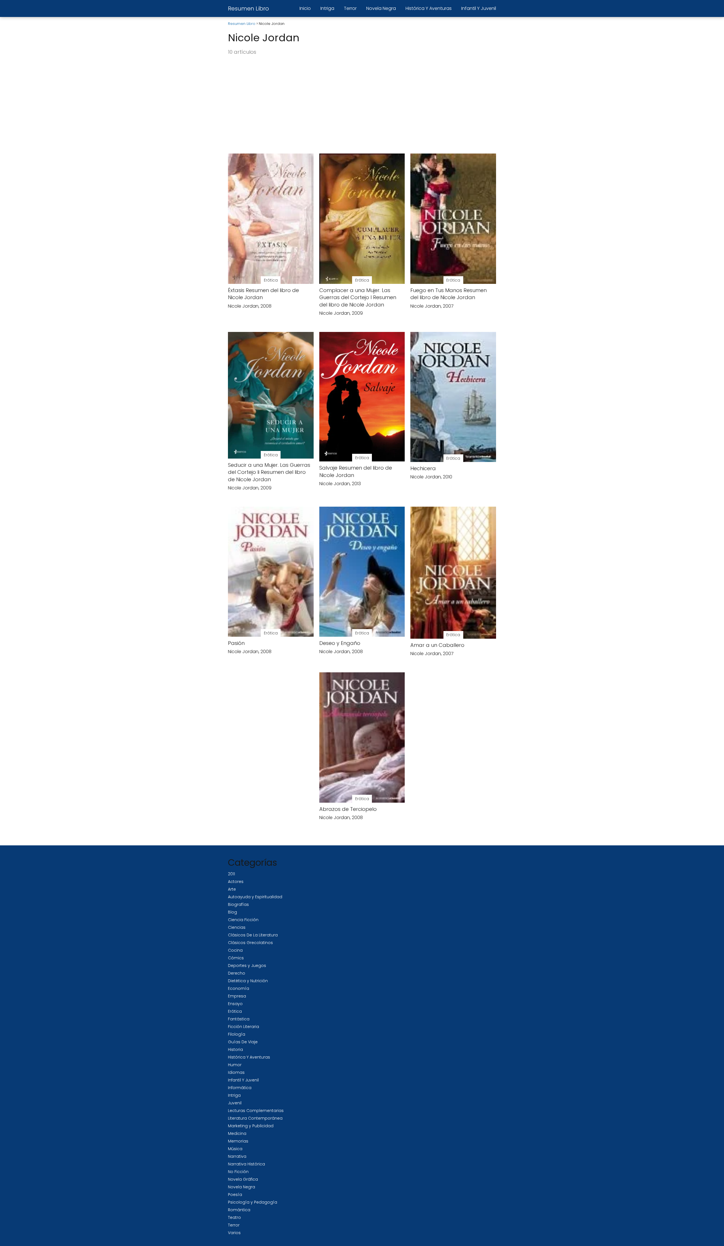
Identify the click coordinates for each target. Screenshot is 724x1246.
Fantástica (238, 1019)
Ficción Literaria (243, 1026)
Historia (235, 1049)
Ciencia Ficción (243, 920)
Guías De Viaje (243, 1042)
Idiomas (236, 1072)
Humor (235, 1065)
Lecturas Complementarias (256, 1110)
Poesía (235, 1194)
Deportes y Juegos (247, 965)
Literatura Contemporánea (255, 1118)
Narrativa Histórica (246, 1164)
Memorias (238, 1141)
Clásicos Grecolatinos (250, 942)
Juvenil (235, 1103)
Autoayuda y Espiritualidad (255, 897)
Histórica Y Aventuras (429, 8)
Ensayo (235, 1004)
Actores (236, 881)
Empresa (237, 996)
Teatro (234, 1217)
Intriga (327, 8)
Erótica (235, 1011)
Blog (232, 912)
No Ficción (238, 1171)
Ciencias (236, 927)
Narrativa (237, 1156)
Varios (234, 1233)
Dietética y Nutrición (248, 981)
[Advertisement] (362, 104)
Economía (238, 988)
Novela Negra (381, 8)
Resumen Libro (248, 8)
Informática (239, 1087)
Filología (236, 1034)
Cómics (236, 958)
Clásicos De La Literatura (253, 935)
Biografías (238, 904)
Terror (350, 8)
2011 (231, 874)
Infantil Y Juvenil (478, 8)
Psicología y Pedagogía (252, 1202)
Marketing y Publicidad (250, 1126)
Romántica (239, 1210)
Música (235, 1149)
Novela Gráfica (243, 1179)
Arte (232, 889)
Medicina (237, 1133)
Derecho (236, 973)
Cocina (235, 950)
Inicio (305, 8)
